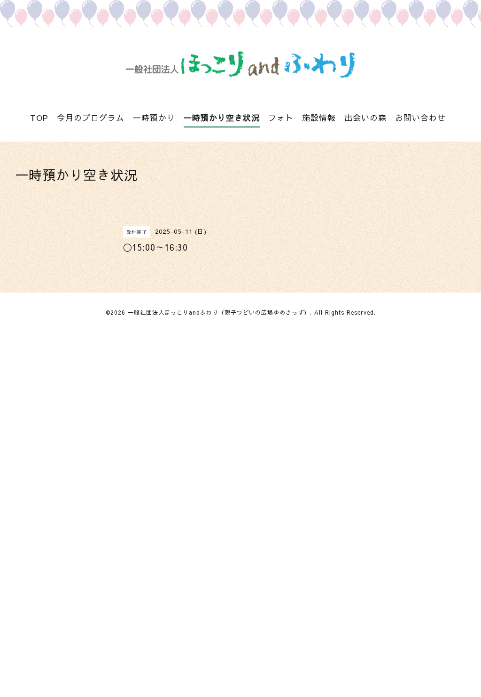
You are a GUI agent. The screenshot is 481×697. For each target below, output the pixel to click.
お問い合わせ (420, 117)
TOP (39, 117)
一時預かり (154, 117)
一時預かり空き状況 (222, 117)
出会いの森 (365, 117)
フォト (281, 117)
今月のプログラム (90, 117)
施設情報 (319, 117)
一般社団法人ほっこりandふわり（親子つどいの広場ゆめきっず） (219, 312)
